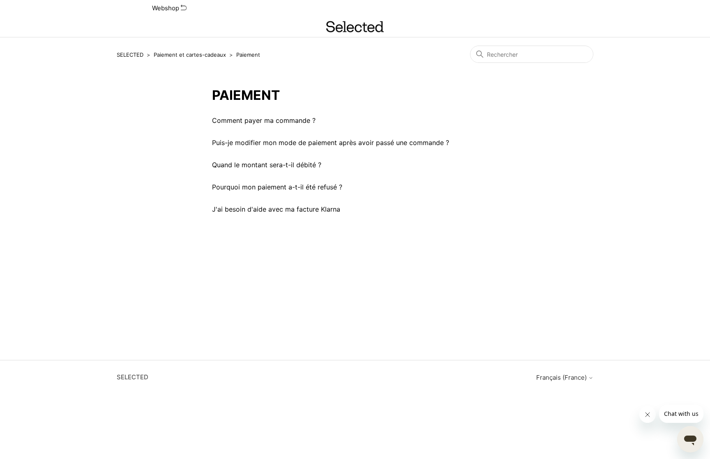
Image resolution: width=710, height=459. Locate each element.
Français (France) (562, 377)
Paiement (248, 54)
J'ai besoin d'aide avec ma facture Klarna (276, 209)
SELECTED (130, 54)
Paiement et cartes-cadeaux (190, 54)
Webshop (166, 8)
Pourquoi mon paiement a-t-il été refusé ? (277, 187)
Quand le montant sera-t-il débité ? (266, 165)
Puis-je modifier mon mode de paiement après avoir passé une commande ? (330, 142)
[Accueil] (355, 26)
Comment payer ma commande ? (264, 120)
